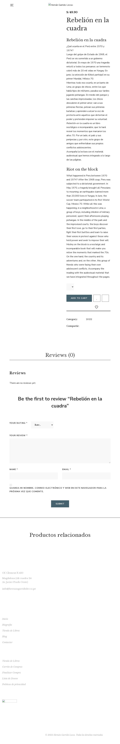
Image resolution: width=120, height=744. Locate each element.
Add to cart (79, 298)
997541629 (8, 594)
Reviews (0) (60, 355)
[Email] (85, 330)
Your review (19, 435)
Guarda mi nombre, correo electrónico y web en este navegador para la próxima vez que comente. (58, 490)
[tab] (60, 355)
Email (66, 469)
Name (14, 469)
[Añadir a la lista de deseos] (96, 298)
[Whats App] (97, 330)
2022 (89, 319)
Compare (105, 298)
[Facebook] (73, 330)
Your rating (18, 423)
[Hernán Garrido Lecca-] (60, 5)
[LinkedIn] (67, 330)
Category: (72, 319)
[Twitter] (79, 330)
